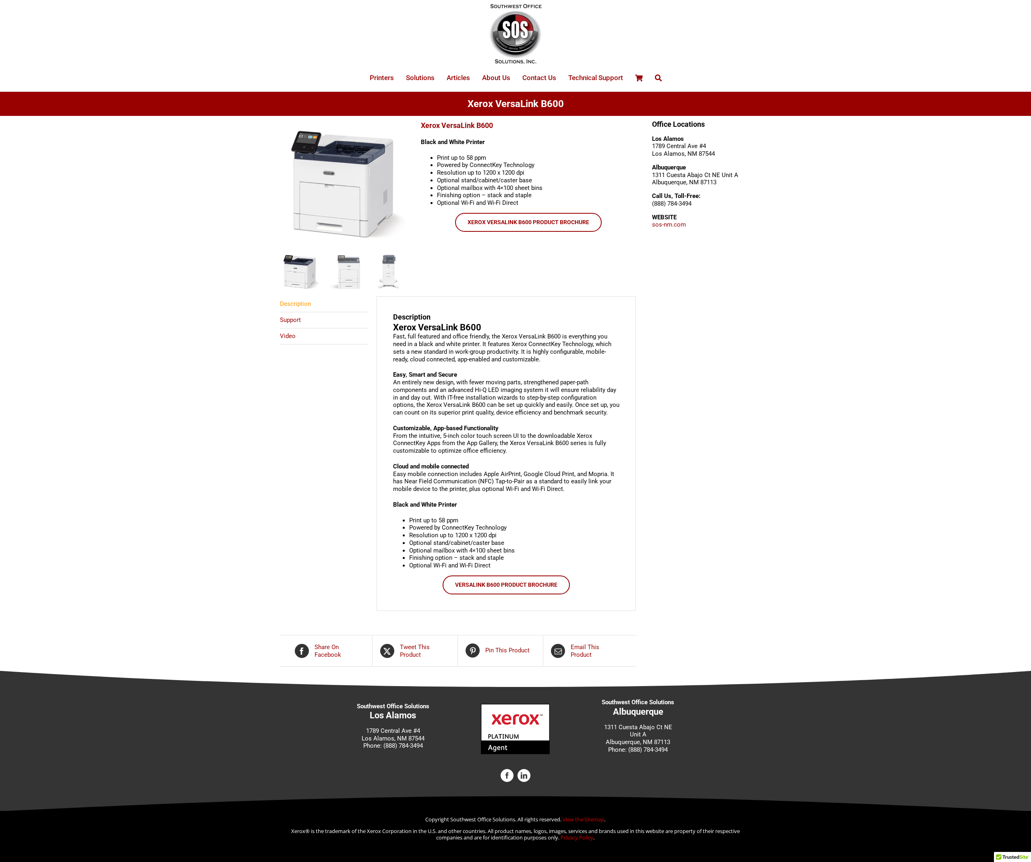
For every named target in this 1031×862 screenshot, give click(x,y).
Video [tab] (288, 336)
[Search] (658, 78)
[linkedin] (524, 775)
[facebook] (507, 775)
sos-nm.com (669, 224)
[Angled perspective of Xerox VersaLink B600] (344, 184)
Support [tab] (290, 320)
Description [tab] (295, 303)
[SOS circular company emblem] (515, 6)
